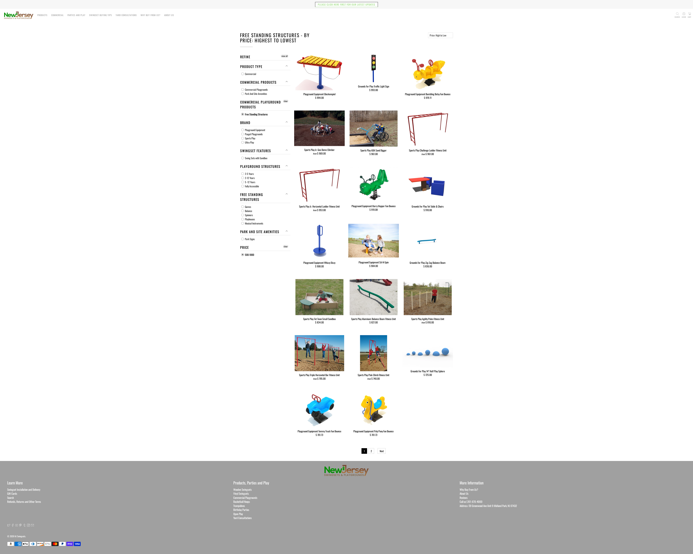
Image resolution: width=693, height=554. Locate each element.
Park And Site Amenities (255, 94)
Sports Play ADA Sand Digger (373, 150)
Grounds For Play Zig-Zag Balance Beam (428, 262)
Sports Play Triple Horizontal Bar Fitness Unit (319, 375)
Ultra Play (249, 142)
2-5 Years (249, 174)
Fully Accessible (251, 186)
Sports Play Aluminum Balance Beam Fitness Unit (373, 319)
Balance (248, 211)
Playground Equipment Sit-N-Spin (374, 262)
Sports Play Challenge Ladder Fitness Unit (427, 150)
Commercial (57, 15)
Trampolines (239, 506)
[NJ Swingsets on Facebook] (12, 525)
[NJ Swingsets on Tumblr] (24, 525)
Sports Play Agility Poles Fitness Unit (427, 319)
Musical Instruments (253, 223)
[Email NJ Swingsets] (32, 525)
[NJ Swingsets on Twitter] (8, 525)
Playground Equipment (254, 130)
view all (285, 56)
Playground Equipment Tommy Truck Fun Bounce (319, 431)
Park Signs (249, 239)
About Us (169, 15)
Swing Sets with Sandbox (255, 158)
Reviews (464, 498)
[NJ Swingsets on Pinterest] (20, 525)
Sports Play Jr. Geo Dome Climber (319, 149)
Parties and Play (76, 15)
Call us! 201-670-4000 (471, 502)
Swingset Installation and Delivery (23, 489)
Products (42, 15)
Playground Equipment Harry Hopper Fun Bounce (374, 206)
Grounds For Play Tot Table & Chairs (428, 206)
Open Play (238, 514)
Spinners (248, 215)
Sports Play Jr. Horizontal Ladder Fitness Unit (319, 206)
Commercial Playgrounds (256, 89)
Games (247, 207)
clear (286, 101)
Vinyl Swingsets (241, 493)
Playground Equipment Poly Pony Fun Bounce (373, 431)
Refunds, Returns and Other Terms (24, 502)
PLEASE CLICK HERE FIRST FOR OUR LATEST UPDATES (346, 4)
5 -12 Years (249, 182)
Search (10, 498)
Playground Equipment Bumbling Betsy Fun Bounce (427, 94)
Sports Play (249, 138)
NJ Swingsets (20, 536)
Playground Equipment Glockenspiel (319, 94)
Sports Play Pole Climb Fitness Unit (373, 375)
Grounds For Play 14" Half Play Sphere (428, 371)
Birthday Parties (241, 510)
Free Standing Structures (256, 114)
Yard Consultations (126, 15)
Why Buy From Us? (150, 15)
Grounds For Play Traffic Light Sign (373, 86)
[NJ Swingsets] (19, 15)
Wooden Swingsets (242, 489)
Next (382, 451)
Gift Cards (12, 493)
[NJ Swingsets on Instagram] (28, 525)
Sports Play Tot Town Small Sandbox (319, 319)
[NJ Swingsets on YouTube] (16, 525)
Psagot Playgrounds (253, 134)
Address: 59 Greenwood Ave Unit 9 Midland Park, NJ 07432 (488, 506)
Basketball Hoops (241, 502)
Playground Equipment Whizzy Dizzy (319, 262)
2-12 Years (249, 178)
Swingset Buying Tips (100, 15)
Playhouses (249, 219)
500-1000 (249, 255)
